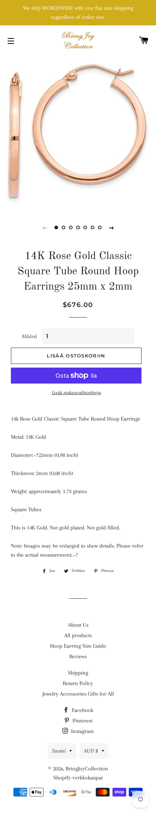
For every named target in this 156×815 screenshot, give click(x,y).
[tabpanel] (78, 132)
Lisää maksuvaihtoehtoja (76, 392)
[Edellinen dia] (45, 228)
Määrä (29, 336)
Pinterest (82, 720)
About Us (78, 625)
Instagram (82, 731)
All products (78, 635)
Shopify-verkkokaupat (78, 777)
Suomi (59, 751)
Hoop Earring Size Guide (78, 646)
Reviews (78, 656)
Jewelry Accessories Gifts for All (78, 694)
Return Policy (78, 683)
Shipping (78, 672)
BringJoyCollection (87, 768)
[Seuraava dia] (111, 228)
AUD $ (91, 751)
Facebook (81, 710)
